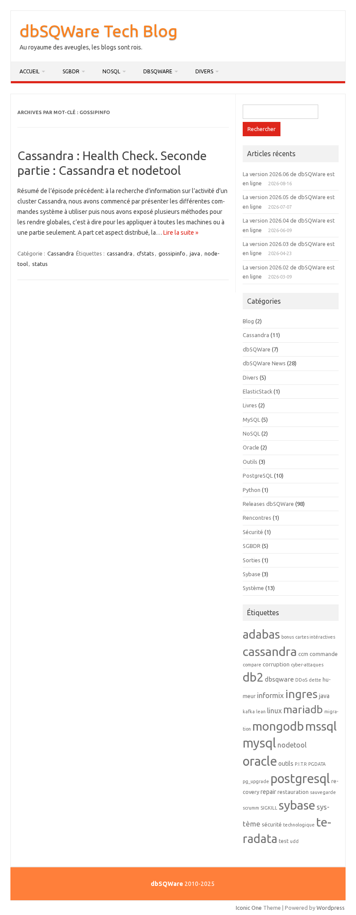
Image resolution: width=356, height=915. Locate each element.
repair (268, 791)
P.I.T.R (301, 764)
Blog (248, 321)
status (40, 264)
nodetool (292, 745)
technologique (299, 824)
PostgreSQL (258, 475)
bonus (287, 637)
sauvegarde (323, 792)
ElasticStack (257, 391)
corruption (276, 664)
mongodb (278, 726)
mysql (259, 743)
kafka (249, 711)
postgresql (300, 778)
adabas (261, 634)
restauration (293, 792)
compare (252, 664)
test (284, 841)
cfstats (145, 253)
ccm (303, 654)
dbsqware (279, 679)
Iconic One (249, 908)
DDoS (301, 679)
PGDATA (317, 764)
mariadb (303, 709)
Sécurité (253, 532)
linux (274, 711)
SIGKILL (268, 807)
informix (270, 695)
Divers (204, 71)
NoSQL (111, 71)
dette (315, 679)
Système (253, 588)
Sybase (251, 574)
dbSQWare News (264, 363)
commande (324, 654)
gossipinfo (171, 253)
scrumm (251, 807)
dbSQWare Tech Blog (99, 31)
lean (261, 711)
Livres (250, 405)
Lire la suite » (180, 232)
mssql (321, 726)
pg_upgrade (256, 781)
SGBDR (71, 71)
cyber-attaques (307, 664)
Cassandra (60, 253)
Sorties (251, 560)
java (195, 253)
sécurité (272, 824)
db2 (253, 677)
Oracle (251, 447)
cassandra (119, 253)
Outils (250, 462)
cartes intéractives (315, 637)
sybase (297, 805)
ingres (301, 693)
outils (285, 763)
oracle (260, 761)
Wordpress (330, 908)
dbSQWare (157, 71)
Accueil (30, 71)
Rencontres (257, 518)
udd (294, 841)
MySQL (251, 420)
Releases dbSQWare (268, 504)
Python (251, 490)
